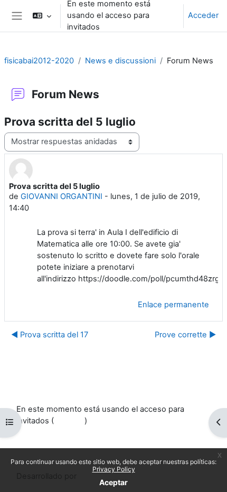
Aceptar (113, 482)
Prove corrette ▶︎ (185, 334)
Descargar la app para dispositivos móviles (93, 446)
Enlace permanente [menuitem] (173, 304)
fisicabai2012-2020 (39, 60)
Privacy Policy (113, 469)
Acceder (203, 15)
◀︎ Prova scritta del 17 (49, 334)
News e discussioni (120, 60)
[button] (41, 16)
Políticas (31, 434)
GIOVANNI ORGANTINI (61, 196)
